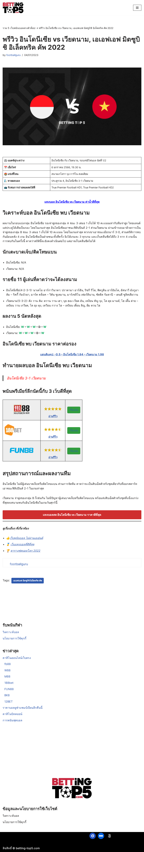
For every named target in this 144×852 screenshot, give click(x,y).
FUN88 (9, 689)
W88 (7, 670)
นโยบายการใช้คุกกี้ (14, 638)
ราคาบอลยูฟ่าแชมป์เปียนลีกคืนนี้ (22, 707)
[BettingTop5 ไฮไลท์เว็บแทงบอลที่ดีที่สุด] (13, 7)
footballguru (13, 55)
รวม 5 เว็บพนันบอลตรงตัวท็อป (19, 27)
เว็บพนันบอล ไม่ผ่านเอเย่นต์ (26, 538)
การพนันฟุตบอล (12, 720)
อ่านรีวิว (52, 416)
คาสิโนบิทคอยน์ (12, 714)
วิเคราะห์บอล (11, 632)
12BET (8, 701)
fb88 (7, 664)
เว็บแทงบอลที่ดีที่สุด (22, 544)
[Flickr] (101, 836)
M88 (7, 676)
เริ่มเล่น (74, 410)
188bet (9, 682)
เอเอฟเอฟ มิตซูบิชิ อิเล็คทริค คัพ (27, 580)
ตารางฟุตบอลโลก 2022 (25, 550)
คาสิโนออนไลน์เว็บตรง (17, 658)
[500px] (109, 836)
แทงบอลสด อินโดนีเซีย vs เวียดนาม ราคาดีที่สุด (72, 514)
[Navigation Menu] (137, 8)
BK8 (7, 695)
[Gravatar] (92, 836)
